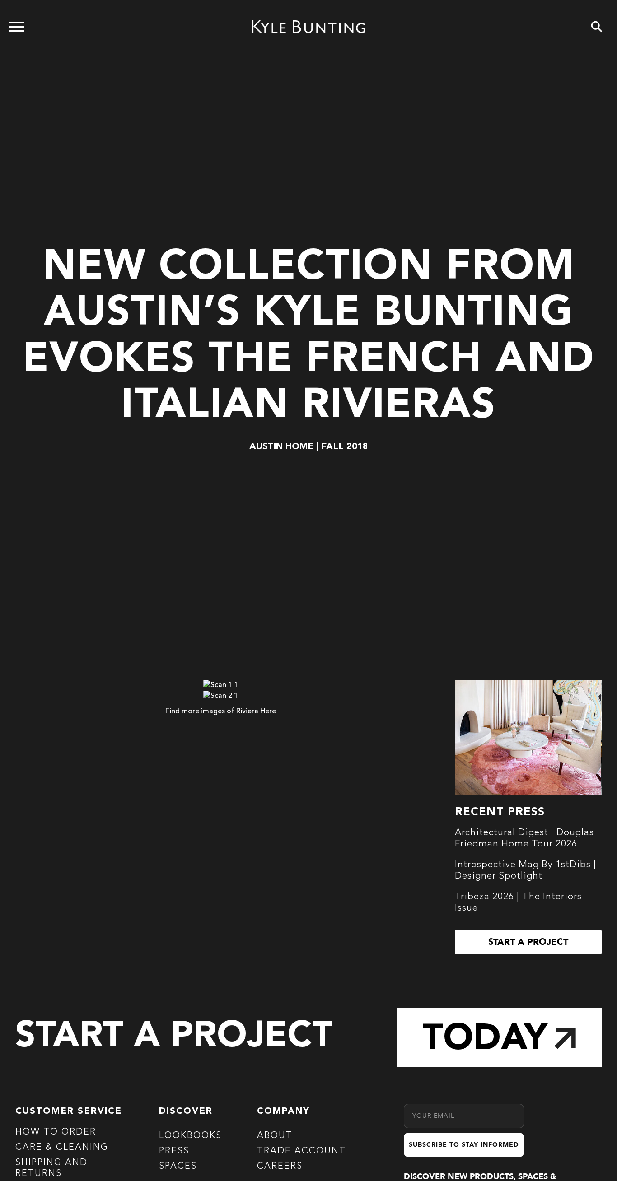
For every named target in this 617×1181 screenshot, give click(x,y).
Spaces (178, 1166)
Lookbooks (190, 1135)
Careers (280, 1166)
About (275, 1135)
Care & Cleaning (61, 1147)
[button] (528, 942)
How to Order (55, 1132)
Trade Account (301, 1151)
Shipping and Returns (51, 1168)
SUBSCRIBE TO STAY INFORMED (464, 1144)
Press (174, 1151)
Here (268, 711)
